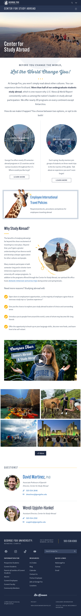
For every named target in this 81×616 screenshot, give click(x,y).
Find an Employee (36, 578)
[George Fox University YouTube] (35, 551)
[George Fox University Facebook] (6, 551)
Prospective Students (11, 563)
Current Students (10, 566)
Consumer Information (64, 602)
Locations (33, 585)
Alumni (6, 577)
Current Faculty (9, 584)
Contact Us (34, 574)
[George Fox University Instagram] (16, 551)
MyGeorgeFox (60, 563)
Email (57, 570)
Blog (31, 566)
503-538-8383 (70, 541)
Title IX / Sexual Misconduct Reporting (66, 607)
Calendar (33, 570)
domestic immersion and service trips (23, 280)
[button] (72, 3)
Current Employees (11, 580)
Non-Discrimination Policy (41, 606)
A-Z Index (33, 563)
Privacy (33, 602)
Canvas (57, 566)
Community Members (12, 588)
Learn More (19, 177)
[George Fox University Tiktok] (25, 551)
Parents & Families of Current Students (14, 571)
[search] (75, 551)
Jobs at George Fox (36, 582)
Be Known (40, 595)
